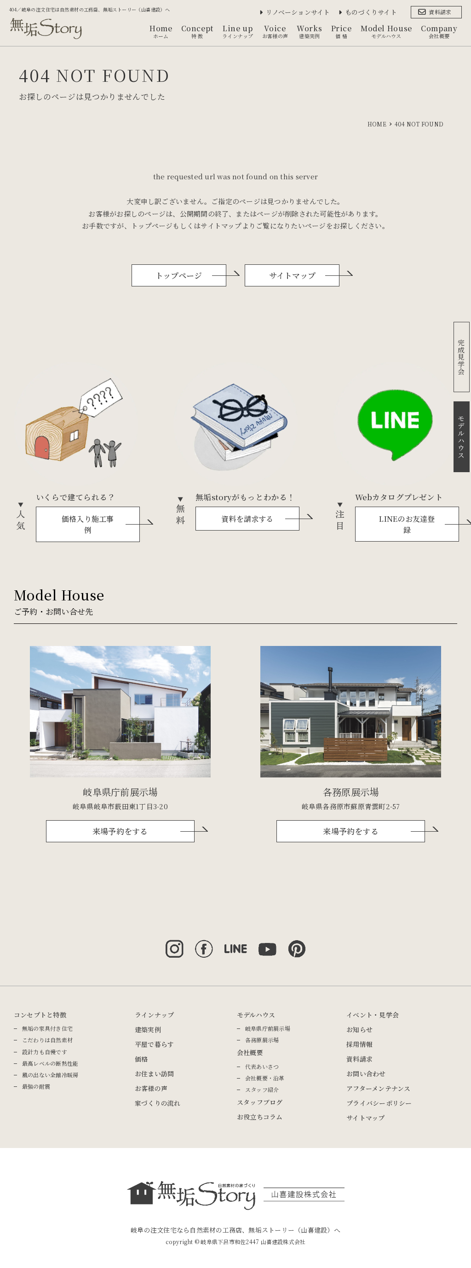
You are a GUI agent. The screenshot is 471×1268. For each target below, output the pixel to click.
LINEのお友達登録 (407, 524)
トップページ (178, 275)
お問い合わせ (365, 1073)
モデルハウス (256, 1014)
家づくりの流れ (158, 1103)
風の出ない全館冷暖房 (50, 1075)
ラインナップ (154, 1014)
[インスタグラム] (174, 944)
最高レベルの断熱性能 (50, 1063)
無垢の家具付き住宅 (47, 1028)
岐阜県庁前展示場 (267, 1028)
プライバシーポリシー (379, 1103)
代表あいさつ (262, 1066)
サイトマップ (292, 275)
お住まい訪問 (154, 1073)
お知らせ (359, 1029)
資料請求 (440, 12)
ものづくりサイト (371, 12)
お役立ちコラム (260, 1116)
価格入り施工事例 (88, 524)
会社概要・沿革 (265, 1078)
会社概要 (250, 1052)
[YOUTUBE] (267, 944)
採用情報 (359, 1044)
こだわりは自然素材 (47, 1040)
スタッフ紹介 (262, 1089)
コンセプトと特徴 (40, 1014)
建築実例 (148, 1029)
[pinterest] (296, 944)
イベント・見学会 (372, 1014)
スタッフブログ (260, 1102)
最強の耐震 (36, 1086)
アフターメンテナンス (378, 1088)
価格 (141, 1058)
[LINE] (235, 944)
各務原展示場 (262, 1040)
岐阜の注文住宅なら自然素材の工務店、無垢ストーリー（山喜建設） (232, 1229)
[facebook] (204, 944)
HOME (377, 124)
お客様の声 (151, 1088)
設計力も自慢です (44, 1052)
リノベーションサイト (298, 12)
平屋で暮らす (154, 1044)
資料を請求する (247, 518)
